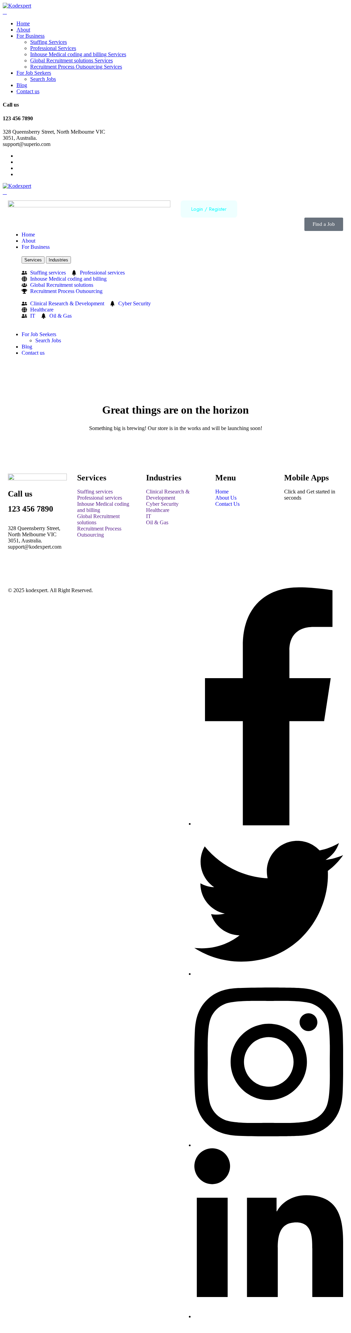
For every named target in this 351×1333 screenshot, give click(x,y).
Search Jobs (43, 79)
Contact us (27, 91)
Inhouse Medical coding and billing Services (78, 54)
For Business (30, 36)
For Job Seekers (33, 73)
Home (23, 23)
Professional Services (53, 48)
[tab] (33, 260)
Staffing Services (48, 42)
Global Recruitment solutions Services (71, 60)
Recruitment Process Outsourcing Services (76, 67)
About (23, 30)
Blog (21, 85)
